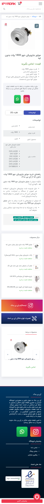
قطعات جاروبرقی (28, 217)
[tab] (32, 113)
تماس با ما (34, 448)
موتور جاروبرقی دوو (20, 220)
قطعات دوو (17, 217)
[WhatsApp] (17, 99)
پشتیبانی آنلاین (22, 501)
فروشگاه (34, 16)
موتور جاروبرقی (32, 220)
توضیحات (32, 112)
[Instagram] (26, 99)
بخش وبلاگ (33, 451)
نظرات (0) (14, 112)
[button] (36, 354)
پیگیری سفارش (32, 455)
